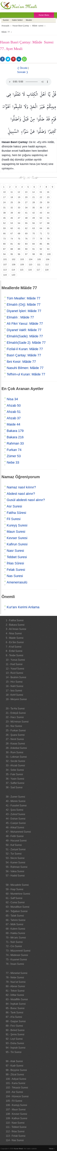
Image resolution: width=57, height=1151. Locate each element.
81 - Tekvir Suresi (15, 990)
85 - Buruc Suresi (15, 1008)
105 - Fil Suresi (14, 1101)
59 (4, 228)
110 (30, 264)
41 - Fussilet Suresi (16, 805)
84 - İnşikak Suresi (16, 1004)
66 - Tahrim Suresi (15, 920)
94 (4, 254)
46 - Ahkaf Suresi (15, 827)
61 (19, 228)
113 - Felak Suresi (15, 1136)
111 (38, 264)
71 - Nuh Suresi (14, 942)
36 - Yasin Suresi (15, 778)
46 (11, 218)
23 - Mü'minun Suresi (17, 721)
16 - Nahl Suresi (14, 686)
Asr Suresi (14, 506)
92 (41, 249)
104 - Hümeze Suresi (17, 1096)
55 (26, 223)
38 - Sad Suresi (14, 787)
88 (11, 249)
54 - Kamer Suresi (15, 862)
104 (30, 259)
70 (33, 233)
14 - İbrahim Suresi (16, 677)
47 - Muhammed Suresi (18, 831)
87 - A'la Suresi (14, 1017)
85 (41, 244)
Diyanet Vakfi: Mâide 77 (24, 330)
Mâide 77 (6, 32)
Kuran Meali (18, 1148)
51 (48, 218)
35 (33, 207)
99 (41, 254)
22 (41, 197)
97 (26, 254)
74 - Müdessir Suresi (17, 955)
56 (33, 223)
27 (26, 202)
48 (26, 218)
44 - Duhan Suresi (15, 818)
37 (48, 207)
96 (19, 254)
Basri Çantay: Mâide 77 (24, 355)
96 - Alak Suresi (14, 1061)
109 (22, 264)
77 (33, 238)
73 (4, 238)
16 (48, 192)
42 (33, 213)
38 (4, 213)
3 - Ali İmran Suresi (16, 629)
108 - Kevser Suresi (16, 1114)
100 (49, 254)
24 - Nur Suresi (14, 726)
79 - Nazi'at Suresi (16, 982)
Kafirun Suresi (17, 544)
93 (48, 249)
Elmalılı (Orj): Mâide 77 (23, 304)
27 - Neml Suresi (15, 739)
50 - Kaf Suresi (14, 845)
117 (38, 269)
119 (5, 275)
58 (48, 223)
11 (11, 192)
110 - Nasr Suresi (15, 1122)
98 (33, 254)
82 (19, 244)
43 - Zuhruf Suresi (15, 814)
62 (26, 228)
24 (4, 202)
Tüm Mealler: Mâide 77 (23, 298)
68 (19, 233)
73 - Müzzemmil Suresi (18, 950)
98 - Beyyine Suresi (16, 1070)
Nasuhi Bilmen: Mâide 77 (25, 368)
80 (4, 244)
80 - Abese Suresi (15, 986)
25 (11, 202)
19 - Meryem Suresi (16, 699)
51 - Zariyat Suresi (16, 849)
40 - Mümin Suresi (15, 801)
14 (33, 192)
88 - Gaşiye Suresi (16, 1021)
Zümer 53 (14, 456)
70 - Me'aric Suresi (16, 937)
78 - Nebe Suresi (15, 977)
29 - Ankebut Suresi (16, 748)
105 (39, 259)
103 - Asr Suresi (14, 1092)
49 (33, 218)
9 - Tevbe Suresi (14, 655)
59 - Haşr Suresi (14, 889)
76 (26, 238)
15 (41, 192)
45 (4, 218)
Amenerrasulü (17, 582)
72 (48, 233)
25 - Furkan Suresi (16, 730)
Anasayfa (5, 26)
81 (11, 244)
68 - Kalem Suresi (15, 928)
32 (11, 207)
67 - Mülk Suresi (14, 924)
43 (41, 213)
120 (13, 275)
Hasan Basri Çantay (20, 26)
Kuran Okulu (44, 15)
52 (4, 223)
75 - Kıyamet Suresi (16, 959)
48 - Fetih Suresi (15, 836)
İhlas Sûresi (15, 563)
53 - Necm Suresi (15, 858)
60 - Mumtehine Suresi (18, 893)
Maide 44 (13, 424)
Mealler (29, 20)
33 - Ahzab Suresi (15, 765)
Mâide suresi (37, 26)
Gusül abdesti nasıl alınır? (26, 500)
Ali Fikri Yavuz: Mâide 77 (25, 323)
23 (48, 197)
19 (19, 197)
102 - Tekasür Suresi (17, 1087)
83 (26, 244)
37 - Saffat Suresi (15, 783)
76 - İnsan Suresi (15, 964)
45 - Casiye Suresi (16, 823)
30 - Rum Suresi (14, 752)
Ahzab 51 (14, 412)
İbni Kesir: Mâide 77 (21, 362)
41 (26, 213)
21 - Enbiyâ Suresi (16, 713)
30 (48, 202)
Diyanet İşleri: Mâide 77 (24, 311)
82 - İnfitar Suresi (15, 995)
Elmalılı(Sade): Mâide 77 (25, 336)
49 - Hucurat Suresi (16, 840)
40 (19, 213)
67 (11, 233)
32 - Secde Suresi (15, 761)
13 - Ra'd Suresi (14, 673)
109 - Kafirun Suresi (16, 1118)
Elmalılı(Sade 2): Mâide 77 (26, 342)
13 (26, 192)
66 (4, 233)
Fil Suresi (14, 519)
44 (48, 213)
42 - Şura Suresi (14, 810)
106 (47, 259)
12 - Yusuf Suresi (15, 668)
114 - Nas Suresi (15, 1140)
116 (30, 269)
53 (11, 223)
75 (19, 238)
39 (11, 213)
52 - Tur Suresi (14, 853)
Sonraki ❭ (22, 72)
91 (33, 249)
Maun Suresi (16, 531)
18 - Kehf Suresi (14, 695)
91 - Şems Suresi (15, 1034)
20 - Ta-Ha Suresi (15, 708)
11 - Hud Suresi (14, 664)
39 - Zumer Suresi (15, 796)
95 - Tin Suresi (13, 1052)
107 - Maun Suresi (16, 1109)
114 (13, 269)
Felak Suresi (16, 570)
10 (4, 192)
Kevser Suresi (17, 538)
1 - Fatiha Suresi (15, 620)
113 (5, 269)
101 (5, 259)
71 (41, 233)
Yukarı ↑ (52, 1148)
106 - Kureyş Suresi (16, 1105)
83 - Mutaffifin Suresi (17, 999)
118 (46, 269)
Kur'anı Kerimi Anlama (23, 607)
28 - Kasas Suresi (15, 743)
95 (11, 254)
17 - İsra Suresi (14, 690)
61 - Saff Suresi (14, 898)
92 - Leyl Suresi (14, 1039)
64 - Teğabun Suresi (17, 911)
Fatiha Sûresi (16, 513)
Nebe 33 (13, 462)
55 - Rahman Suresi (16, 867)
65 (48, 228)
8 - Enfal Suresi (14, 651)
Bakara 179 (15, 431)
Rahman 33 (15, 443)
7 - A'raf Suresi (13, 646)
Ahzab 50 (14, 405)
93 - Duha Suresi (15, 1043)
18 (11, 197)
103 (22, 259)
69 (26, 233)
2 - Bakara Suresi (15, 624)
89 (19, 249)
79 (48, 238)
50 (41, 218)
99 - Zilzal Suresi (15, 1074)
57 (41, 223)
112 (47, 264)
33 (19, 207)
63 (33, 228)
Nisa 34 (12, 399)
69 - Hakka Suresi (15, 933)
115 (21, 269)
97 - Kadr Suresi (14, 1065)
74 (11, 238)
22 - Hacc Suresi (15, 717)
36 (41, 207)
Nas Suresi (15, 576)
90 (26, 249)
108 (13, 264)
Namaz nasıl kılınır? (21, 487)
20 (26, 197)
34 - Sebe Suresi (15, 770)
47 (19, 218)
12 (19, 192)
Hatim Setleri (17, 20)
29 (41, 202)
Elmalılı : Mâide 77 (20, 317)
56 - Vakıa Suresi (15, 871)
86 (48, 244)
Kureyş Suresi (17, 525)
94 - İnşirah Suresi (15, 1047)
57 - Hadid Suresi (15, 875)
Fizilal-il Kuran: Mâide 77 (25, 349)
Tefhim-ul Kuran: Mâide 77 (26, 374)
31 (4, 207)
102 (13, 259)
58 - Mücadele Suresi (17, 885)
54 (19, 223)
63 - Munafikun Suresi (17, 907)
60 (11, 228)
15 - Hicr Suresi (14, 681)
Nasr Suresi (15, 551)
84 (33, 244)
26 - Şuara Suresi (15, 735)
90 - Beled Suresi (15, 1030)
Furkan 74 (14, 450)
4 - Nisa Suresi (14, 633)
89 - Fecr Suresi (14, 1025)
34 (26, 207)
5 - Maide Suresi (14, 638)
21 (33, 197)
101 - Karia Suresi (15, 1083)
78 (41, 238)
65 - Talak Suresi (15, 915)
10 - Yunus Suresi (15, 659)
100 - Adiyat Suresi (16, 1079)
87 (4, 249)
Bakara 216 (15, 437)
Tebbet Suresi (17, 557)
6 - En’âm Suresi (15, 642)
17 (4, 197)
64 (41, 228)
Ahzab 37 (14, 418)
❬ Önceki (22, 68)
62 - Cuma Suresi (15, 902)
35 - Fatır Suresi (14, 774)
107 (5, 264)
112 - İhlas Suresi (15, 1131)
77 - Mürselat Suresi (16, 973)
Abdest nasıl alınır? (21, 494)
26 (19, 202)
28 (33, 202)
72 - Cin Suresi (14, 946)
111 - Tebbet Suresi (16, 1127)
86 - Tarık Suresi (14, 1012)
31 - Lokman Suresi (16, 757)
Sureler (6, 20)
